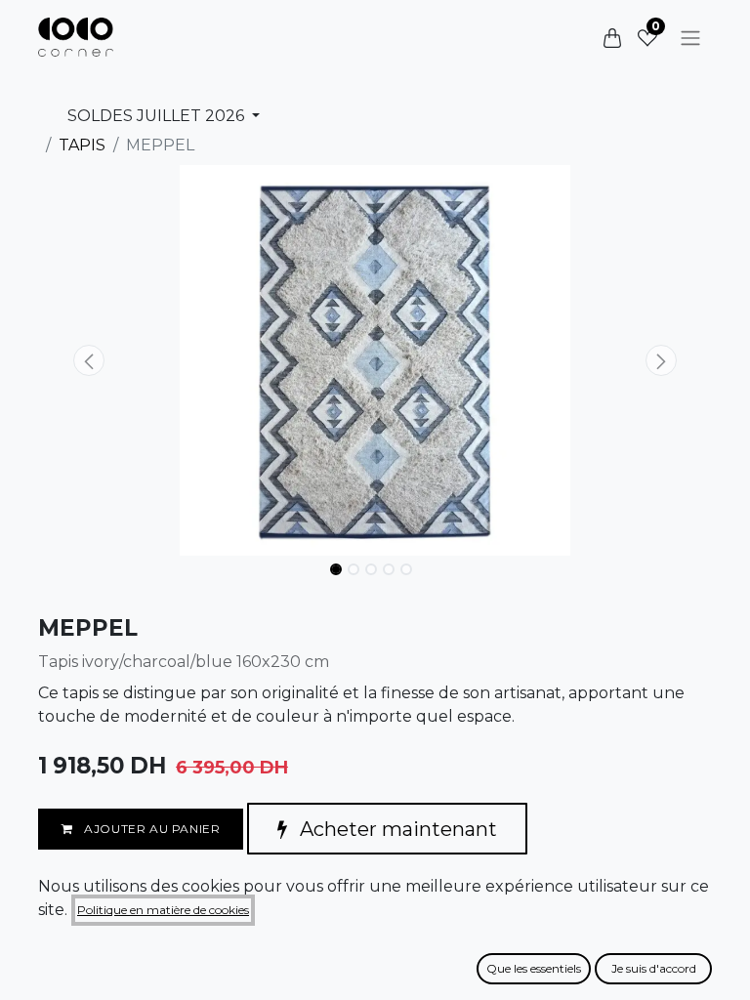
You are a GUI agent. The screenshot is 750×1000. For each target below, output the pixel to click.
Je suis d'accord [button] (653, 968)
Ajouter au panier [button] (151, 828)
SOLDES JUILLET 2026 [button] (157, 115)
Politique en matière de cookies (163, 909)
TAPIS (82, 145)
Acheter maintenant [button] (396, 829)
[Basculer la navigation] (690, 38)
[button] (89, 360)
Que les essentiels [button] (533, 968)
